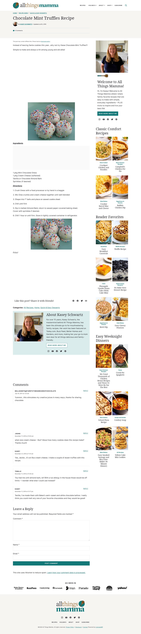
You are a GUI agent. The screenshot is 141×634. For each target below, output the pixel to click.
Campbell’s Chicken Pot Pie (120, 169)
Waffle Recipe (120, 249)
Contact (85, 627)
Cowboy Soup (120, 420)
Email (16, 554)
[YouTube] (53, 351)
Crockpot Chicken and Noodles (103, 167)
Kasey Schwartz (26, 24)
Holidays (92, 5)
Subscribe (118, 5)
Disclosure (78, 627)
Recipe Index (23, 13)
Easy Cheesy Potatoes (120, 326)
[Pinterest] (65, 351)
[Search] (126, 5)
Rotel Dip (104, 327)
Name (16, 545)
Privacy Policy (70, 627)
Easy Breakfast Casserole (104, 251)
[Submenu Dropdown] (96, 5)
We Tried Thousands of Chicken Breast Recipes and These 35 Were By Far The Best (103, 381)
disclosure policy (45, 41)
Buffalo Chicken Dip (120, 206)
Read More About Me (57, 345)
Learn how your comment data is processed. (66, 573)
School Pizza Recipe (103, 421)
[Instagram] (48, 351)
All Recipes (28, 308)
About (101, 5)
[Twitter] (61, 351)
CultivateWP (99, 627)
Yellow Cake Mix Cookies (120, 456)
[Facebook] (57, 351)
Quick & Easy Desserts (38, 13)
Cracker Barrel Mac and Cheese (104, 206)
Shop (109, 5)
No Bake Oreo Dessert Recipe (120, 288)
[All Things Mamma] (70, 613)
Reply (85, 391)
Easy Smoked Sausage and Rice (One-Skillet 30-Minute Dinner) (103, 460)
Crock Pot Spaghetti (120, 373)
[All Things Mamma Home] (36, 5)
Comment (18, 519)
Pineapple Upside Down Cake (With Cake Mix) (104, 289)
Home (15, 13)
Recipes (83, 5)
